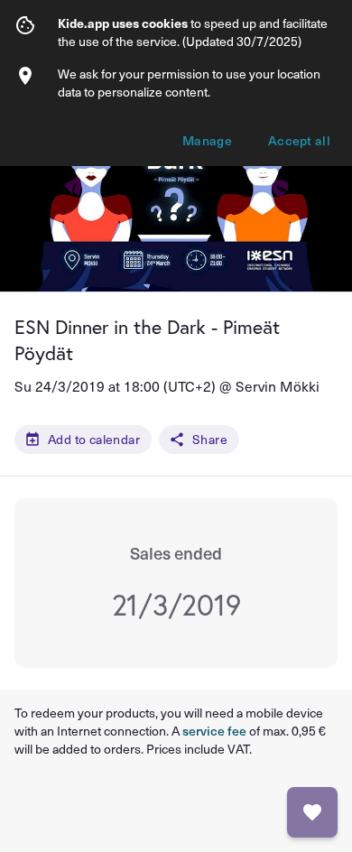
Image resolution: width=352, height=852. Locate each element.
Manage (207, 140)
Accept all (299, 140)
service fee (214, 730)
